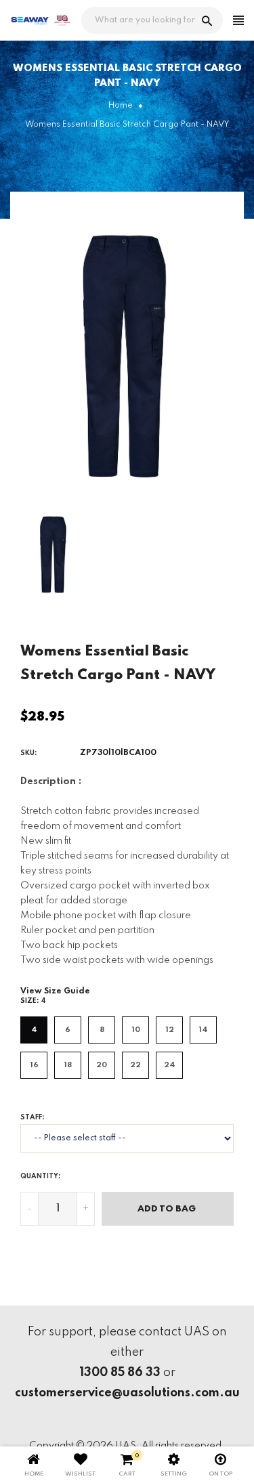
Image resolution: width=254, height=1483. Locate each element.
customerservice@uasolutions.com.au (127, 1393)
